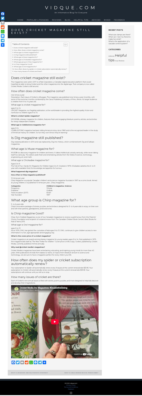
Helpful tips (81, 20)
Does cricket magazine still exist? (26, 48)
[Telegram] (2, 40)
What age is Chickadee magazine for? (28, 59)
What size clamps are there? (119, 35)
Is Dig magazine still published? (25, 55)
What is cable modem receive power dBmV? (81, 373)
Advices (96, 20)
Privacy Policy (71, 385)
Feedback (119, 20)
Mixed (107, 20)
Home (20, 20)
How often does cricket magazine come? (29, 50)
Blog (67, 20)
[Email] (2, 22)
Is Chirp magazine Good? (23, 64)
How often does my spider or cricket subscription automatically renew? (41, 69)
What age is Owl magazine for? (25, 66)
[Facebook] (2, 14)
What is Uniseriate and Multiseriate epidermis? (29, 373)
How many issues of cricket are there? (28, 71)
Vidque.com (71, 7)
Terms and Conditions (71, 387)
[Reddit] (2, 27)
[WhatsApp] (2, 31)
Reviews (56, 20)
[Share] (2, 45)
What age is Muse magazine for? (26, 57)
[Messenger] (2, 36)
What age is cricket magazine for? (26, 52)
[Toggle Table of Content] (64, 45)
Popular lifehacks (38, 20)
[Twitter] (2, 18)
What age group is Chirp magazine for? (28, 62)
